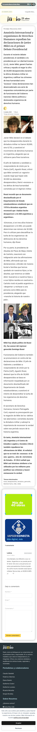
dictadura (21, 481)
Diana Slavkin (7, 680)
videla (19, 484)
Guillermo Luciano (9, 687)
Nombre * (8, 592)
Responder (28, 553)
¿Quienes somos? (9, 703)
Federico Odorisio (9, 677)
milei (15, 484)
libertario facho (8, 484)
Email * (7, 600)
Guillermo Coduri (8, 684)
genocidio (27, 481)
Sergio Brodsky (8, 694)
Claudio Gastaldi (8, 673)
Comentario (9, 608)
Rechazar (18, 728)
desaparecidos (12, 481)
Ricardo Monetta (8, 690)
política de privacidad (21, 718)
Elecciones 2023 (15, 29)
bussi (5, 481)
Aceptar (18, 723)
